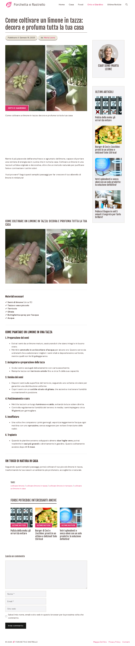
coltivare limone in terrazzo (61, 486)
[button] (126, 4)
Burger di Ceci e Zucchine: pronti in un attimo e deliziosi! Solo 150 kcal (46, 535)
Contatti (126, 642)
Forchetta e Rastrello (29, 4)
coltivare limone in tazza (36, 486)
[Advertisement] (46, 138)
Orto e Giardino (95, 4)
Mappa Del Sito (100, 642)
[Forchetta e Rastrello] (9, 4)
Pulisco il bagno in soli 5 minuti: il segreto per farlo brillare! (108, 214)
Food (80, 4)
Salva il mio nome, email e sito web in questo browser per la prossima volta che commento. (46, 616)
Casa (71, 4)
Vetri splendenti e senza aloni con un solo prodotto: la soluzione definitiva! (71, 535)
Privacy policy (114, 642)
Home (62, 4)
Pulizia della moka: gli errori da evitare (21, 532)
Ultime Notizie (114, 4)
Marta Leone (49, 37)
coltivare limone (17, 486)
